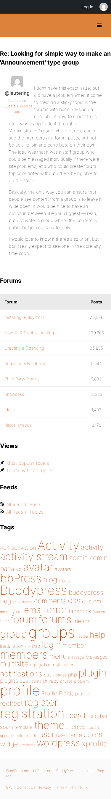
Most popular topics (27, 463)
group (13, 634)
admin (78, 558)
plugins (9, 680)
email (34, 610)
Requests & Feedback (24, 363)
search (77, 715)
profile (20, 690)
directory (7, 612)
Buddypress (33, 590)
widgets (28, 745)
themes (76, 726)
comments (50, 601)
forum (23, 619)
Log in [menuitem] (87, 6)
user (46, 734)
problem (81, 681)
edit (19, 612)
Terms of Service (68, 787)
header (82, 636)
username (69, 735)
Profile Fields (57, 693)
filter (4, 621)
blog (50, 579)
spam (6, 727)
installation (11, 646)
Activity (58, 545)
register (41, 702)
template (24, 727)
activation (23, 547)
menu (58, 656)
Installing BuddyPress (24, 317)
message (76, 657)
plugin (92, 672)
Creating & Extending (24, 348)
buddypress (86, 592)
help (97, 635)
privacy (51, 681)
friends (81, 621)
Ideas (9, 409)
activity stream (34, 556)
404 (5, 547)
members (24, 654)
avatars (63, 569)
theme (49, 725)
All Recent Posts (23, 504)
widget (10, 744)
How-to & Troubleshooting (29, 332)
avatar (38, 567)
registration (32, 713)
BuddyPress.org (9, 25)
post (25, 681)
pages (61, 675)
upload (21, 735)
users (92, 734)
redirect (11, 703)
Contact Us (26, 787)
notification (63, 665)
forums (55, 619)
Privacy (45, 787)
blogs (64, 580)
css (74, 600)
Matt (89, 771)
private (66, 681)
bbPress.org (42, 771)
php (72, 674)
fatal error (101, 612)
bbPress (20, 578)
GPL (9, 787)
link (27, 646)
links (36, 646)
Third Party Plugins (22, 378)
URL (34, 735)
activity (92, 547)
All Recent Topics (25, 512)
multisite (14, 663)
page (49, 675)
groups (51, 632)
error (56, 609)
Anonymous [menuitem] (103, 7)
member (74, 645)
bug (5, 601)
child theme (22, 602)
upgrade (7, 736)
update (93, 727)
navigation (41, 665)
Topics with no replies (30, 470)
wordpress (58, 743)
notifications (21, 673)
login (51, 644)
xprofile (95, 743)
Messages (96, 657)
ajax (16, 569)
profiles (83, 694)
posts (36, 681)
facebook (80, 611)
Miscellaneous (17, 424)
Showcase (14, 394)
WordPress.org (17, 771)
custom (91, 601)
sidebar (98, 716)
